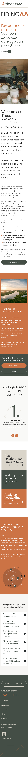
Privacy (3, 727)
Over (3, 714)
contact (15, 342)
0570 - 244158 (10, 695)
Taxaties (4, 709)
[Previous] (12, 435)
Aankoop (5, 705)
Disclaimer (11, 727)
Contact (4, 719)
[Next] (16, 435)
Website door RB (6, 738)
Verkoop (4, 700)
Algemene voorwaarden (8, 724)
